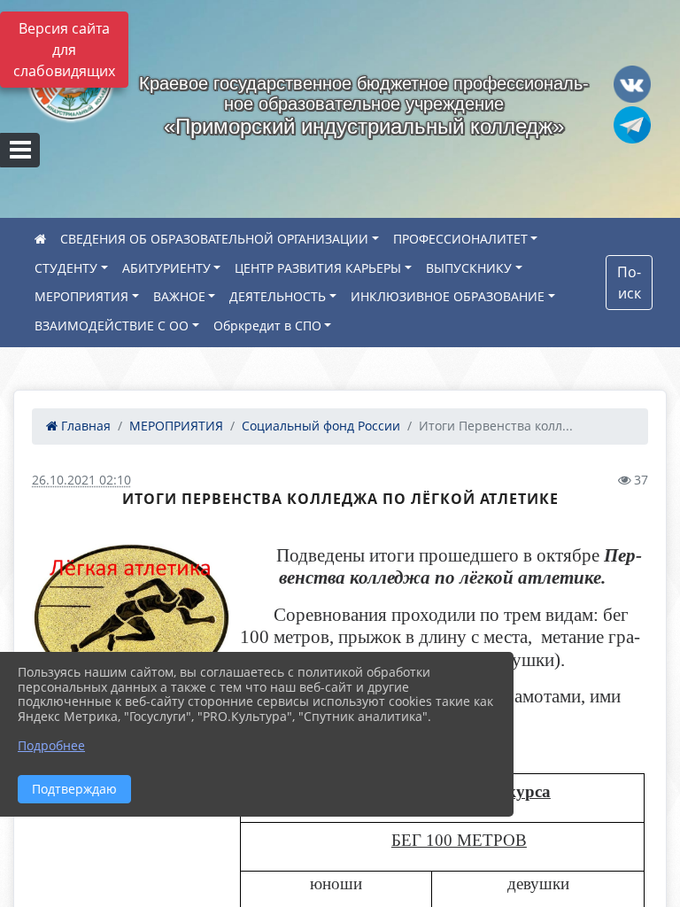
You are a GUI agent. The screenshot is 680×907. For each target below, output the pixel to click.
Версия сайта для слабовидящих (64, 50)
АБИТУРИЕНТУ (166, 268)
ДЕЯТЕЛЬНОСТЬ (277, 296)
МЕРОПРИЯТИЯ (81, 296)
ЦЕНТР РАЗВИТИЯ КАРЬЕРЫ (318, 268)
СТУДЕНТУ (66, 268)
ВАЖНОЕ (179, 296)
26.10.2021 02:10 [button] (81, 479)
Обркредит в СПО (267, 325)
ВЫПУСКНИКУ (469, 268)
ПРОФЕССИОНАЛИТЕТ (460, 238)
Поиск (629, 282)
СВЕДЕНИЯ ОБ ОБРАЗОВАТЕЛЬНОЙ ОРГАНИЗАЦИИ (214, 238)
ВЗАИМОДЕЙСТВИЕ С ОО (112, 325)
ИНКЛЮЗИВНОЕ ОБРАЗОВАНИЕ (448, 296)
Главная (84, 425)
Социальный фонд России (321, 425)
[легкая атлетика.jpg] (130, 618)
